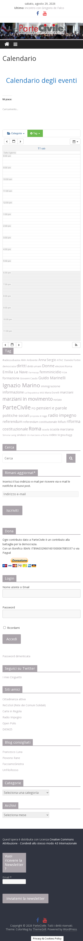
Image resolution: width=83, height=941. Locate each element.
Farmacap (34, 372)
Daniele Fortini (72, 360)
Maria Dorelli (52, 392)
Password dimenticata (16, 656)
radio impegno (62, 415)
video (53, 435)
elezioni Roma (63, 366)
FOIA (64, 372)
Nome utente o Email (16, 587)
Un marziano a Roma (37, 435)
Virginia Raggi (65, 435)
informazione (13, 392)
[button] (76, 345)
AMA (23, 360)
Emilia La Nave (15, 371)
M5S (42, 392)
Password (9, 607)
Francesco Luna (12, 752)
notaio (57, 399)
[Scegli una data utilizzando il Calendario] (14, 141)
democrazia (9, 366)
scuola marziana (62, 429)
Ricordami (13, 628)
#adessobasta (11, 360)
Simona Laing (9, 435)
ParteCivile (17, 407)
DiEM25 (7, 729)
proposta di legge (38, 416)
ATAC (60, 360)
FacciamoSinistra (13, 764)
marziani (66, 392)
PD (33, 408)
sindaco (21, 435)
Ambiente (32, 360)
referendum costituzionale (40, 422)
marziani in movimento (28, 398)
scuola (45, 429)
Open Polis (9, 723)
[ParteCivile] (7, 44)
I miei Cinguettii (12, 677)
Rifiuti (62, 422)
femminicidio (50, 372)
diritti (21, 365)
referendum (12, 421)
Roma (35, 428)
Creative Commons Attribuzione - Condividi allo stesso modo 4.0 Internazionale (40, 841)
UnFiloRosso (10, 770)
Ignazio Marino (21, 385)
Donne (48, 365)
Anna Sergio (47, 360)
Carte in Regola (12, 711)
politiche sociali (16, 415)
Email (7, 877)
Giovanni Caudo (29, 378)
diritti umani (34, 366)
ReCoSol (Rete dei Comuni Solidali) (24, 705)
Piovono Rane (11, 758)
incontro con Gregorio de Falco (44, 8)
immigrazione (50, 386)
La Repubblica (32, 392)
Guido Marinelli (51, 377)
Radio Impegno (12, 717)
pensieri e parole (51, 408)
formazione (11, 378)
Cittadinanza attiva (14, 699)
